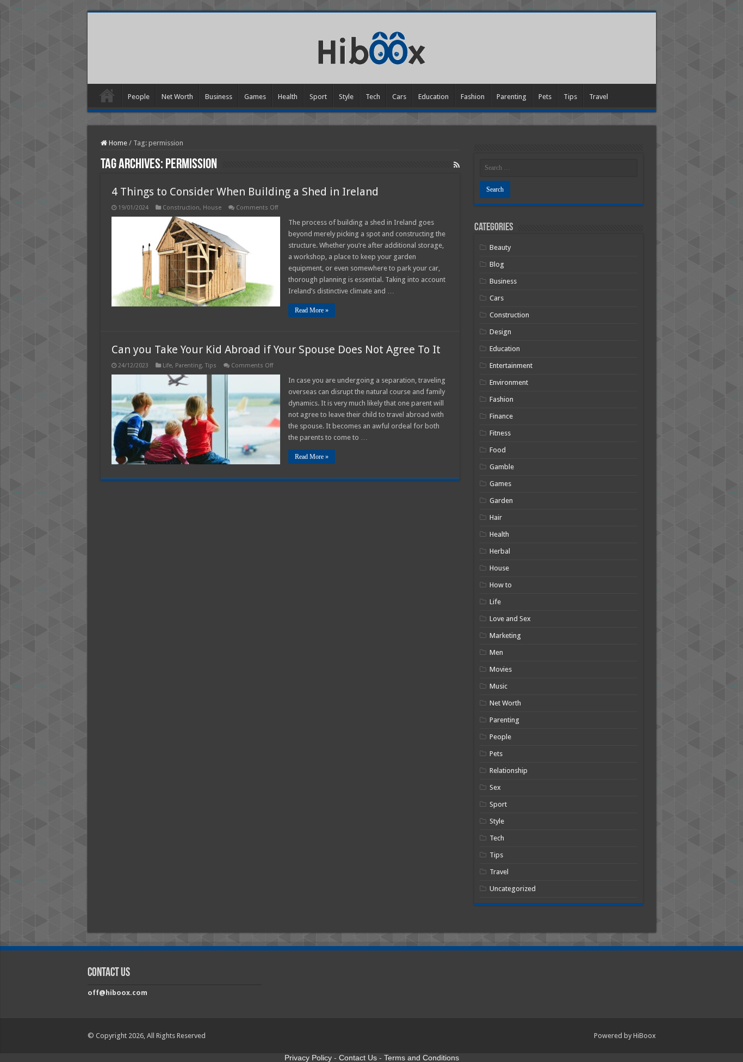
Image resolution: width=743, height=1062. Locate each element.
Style (346, 97)
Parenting (512, 97)
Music (498, 686)
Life (167, 365)
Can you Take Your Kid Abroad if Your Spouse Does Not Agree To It (276, 349)
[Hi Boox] (371, 46)
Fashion (473, 97)
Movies (501, 669)
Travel (598, 97)
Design (500, 332)
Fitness (500, 433)
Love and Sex (510, 619)
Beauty (500, 247)
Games (255, 97)
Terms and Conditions (421, 1057)
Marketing (505, 635)
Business (218, 97)
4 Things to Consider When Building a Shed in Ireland (245, 191)
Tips (570, 97)
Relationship (509, 770)
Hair (496, 517)
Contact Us (358, 1057)
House (212, 207)
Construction (181, 207)
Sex (495, 787)
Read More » (312, 310)
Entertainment (511, 365)
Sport (318, 97)
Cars (399, 97)
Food (498, 450)
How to (501, 585)
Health (288, 97)
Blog (497, 264)
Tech (373, 97)
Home (107, 95)
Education (433, 97)
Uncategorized (513, 889)
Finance (501, 416)
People (139, 97)
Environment (509, 382)
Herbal (500, 551)
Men (496, 652)
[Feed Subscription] (457, 165)
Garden (501, 500)
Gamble (502, 467)
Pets (545, 97)
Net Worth (177, 97)
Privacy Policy (308, 1057)
